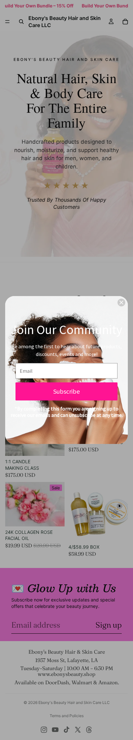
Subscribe (66, 391)
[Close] (121, 302)
